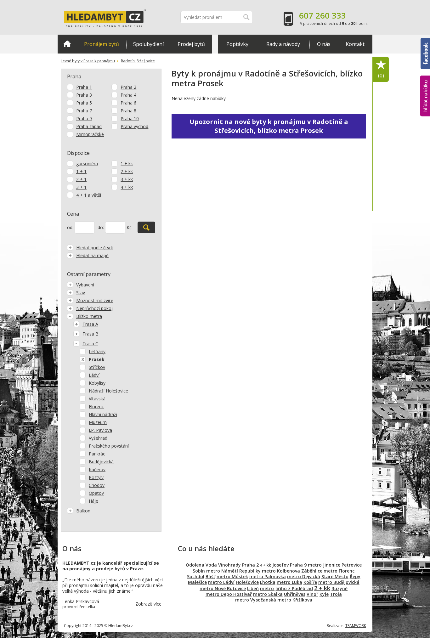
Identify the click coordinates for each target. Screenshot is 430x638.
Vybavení (85, 285)
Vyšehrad (98, 438)
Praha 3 (84, 95)
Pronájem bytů (101, 44)
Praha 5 (84, 103)
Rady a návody (283, 44)
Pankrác (97, 454)
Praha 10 (130, 118)
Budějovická (101, 462)
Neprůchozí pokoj (94, 308)
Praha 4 (128, 95)
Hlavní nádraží (103, 414)
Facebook (425, 40)
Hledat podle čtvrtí (94, 248)
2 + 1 (81, 179)
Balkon (83, 511)
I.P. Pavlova (100, 430)
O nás (324, 44)
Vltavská (97, 399)
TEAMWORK (355, 625)
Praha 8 (128, 111)
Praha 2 (128, 87)
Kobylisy (97, 383)
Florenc (96, 406)
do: (101, 227)
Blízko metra (89, 316)
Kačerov (97, 469)
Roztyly (96, 477)
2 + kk (127, 171)
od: (70, 227)
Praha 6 (128, 103)
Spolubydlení (148, 44)
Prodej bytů (191, 44)
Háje (93, 501)
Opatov (96, 493)
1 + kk (127, 164)
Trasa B (90, 334)
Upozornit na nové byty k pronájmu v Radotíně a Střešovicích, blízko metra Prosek (269, 126)
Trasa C (90, 344)
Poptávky (237, 44)
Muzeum (98, 422)
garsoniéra (87, 164)
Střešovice (146, 61)
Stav (80, 293)
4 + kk (127, 187)
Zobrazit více (148, 604)
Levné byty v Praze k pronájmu (88, 61)
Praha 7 (84, 111)
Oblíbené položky (381, 75)
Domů (67, 44)
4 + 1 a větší (88, 195)
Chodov (97, 485)
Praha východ (134, 126)
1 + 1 (81, 171)
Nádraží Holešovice (108, 391)
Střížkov (97, 367)
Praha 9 (84, 118)
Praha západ (89, 126)
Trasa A (90, 324)
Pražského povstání (109, 446)
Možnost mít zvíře (94, 300)
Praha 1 (84, 87)
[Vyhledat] (146, 227)
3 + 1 (81, 187)
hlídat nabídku (425, 84)
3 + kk (127, 179)
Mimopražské (90, 134)
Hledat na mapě (92, 255)
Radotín (128, 61)
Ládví (94, 375)
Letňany (97, 351)
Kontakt (355, 44)
